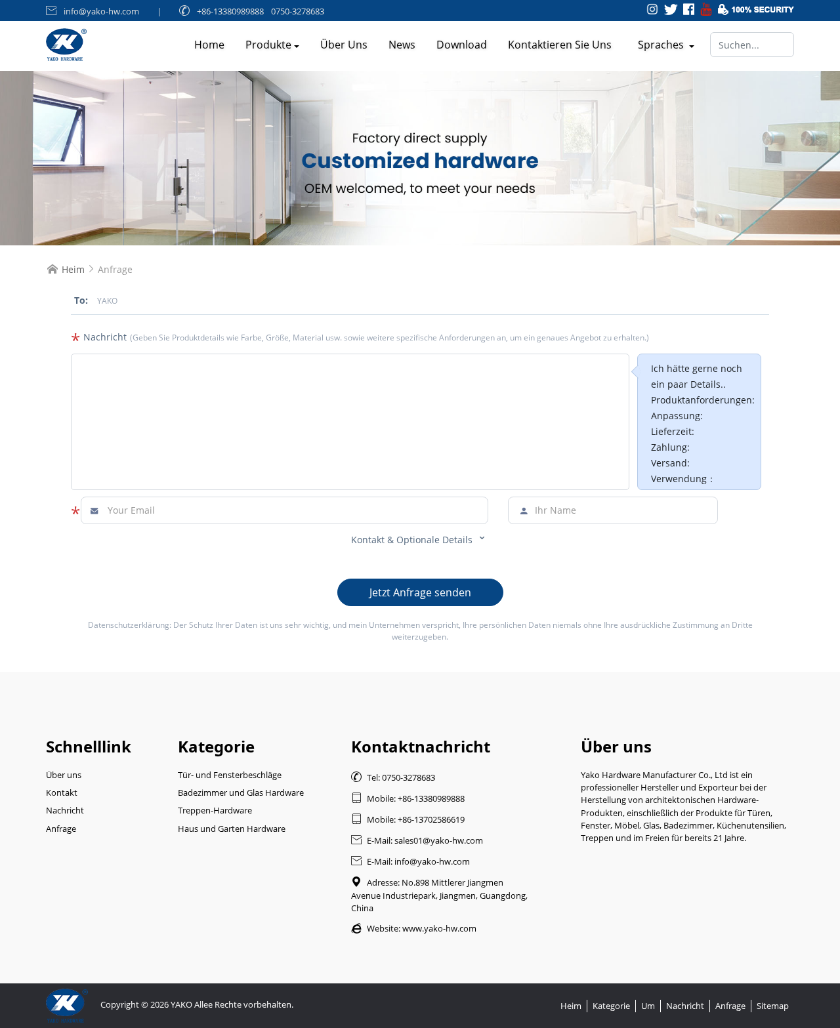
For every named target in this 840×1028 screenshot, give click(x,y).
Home (209, 44)
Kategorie (611, 1006)
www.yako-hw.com (439, 928)
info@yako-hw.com (101, 11)
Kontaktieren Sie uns (560, 44)
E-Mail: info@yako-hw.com (410, 861)
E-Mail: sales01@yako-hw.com (417, 840)
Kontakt (61, 792)
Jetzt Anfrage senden (420, 592)
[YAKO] (420, 158)
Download (461, 44)
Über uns (344, 44)
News (401, 44)
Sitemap (773, 1006)
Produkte (268, 44)
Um (648, 1006)
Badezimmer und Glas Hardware (241, 792)
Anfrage (61, 828)
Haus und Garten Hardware (231, 828)
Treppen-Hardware (215, 810)
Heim (73, 269)
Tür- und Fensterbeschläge (230, 775)
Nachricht (65, 810)
